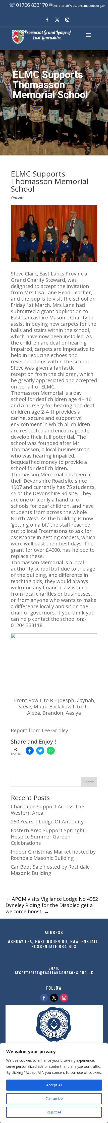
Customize (54, 1098)
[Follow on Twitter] (54, 998)
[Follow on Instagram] (67, 20)
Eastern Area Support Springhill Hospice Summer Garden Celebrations (49, 836)
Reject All (54, 1112)
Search (88, 781)
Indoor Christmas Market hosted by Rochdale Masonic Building (53, 854)
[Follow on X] (57, 20)
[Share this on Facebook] (30, 751)
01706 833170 (32, 5)
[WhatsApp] (51, 751)
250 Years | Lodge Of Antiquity (47, 821)
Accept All (54, 1085)
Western (17, 197)
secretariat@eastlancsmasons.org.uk (79, 6)
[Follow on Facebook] (47, 20)
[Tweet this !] (40, 751)
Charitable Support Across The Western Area (47, 809)
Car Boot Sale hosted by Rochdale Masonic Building (50, 869)
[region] (54, 1083)
